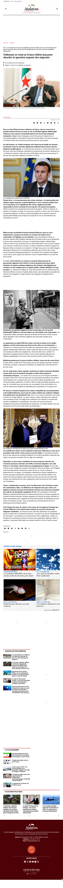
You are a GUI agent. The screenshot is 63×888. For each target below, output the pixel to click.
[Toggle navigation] (5, 9)
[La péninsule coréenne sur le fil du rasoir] (7, 785)
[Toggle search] (57, 9)
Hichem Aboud (6, 117)
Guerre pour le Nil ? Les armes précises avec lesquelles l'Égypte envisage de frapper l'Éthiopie (21, 769)
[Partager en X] (44, 122)
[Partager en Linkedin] (54, 122)
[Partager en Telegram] (51, 122)
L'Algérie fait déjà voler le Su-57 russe (20, 761)
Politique (12, 43)
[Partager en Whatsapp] (58, 122)
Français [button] (7, 1)
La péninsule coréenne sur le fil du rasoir (20, 784)
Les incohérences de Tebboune (14, 63)
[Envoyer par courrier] (34, 122)
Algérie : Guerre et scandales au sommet (18, 65)
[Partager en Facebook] (41, 122)
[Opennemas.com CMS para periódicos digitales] (31, 871)
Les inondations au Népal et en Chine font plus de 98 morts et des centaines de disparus (21, 657)
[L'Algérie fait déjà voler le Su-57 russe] (7, 761)
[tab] (29, 816)
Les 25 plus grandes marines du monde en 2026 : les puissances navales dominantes (50, 808)
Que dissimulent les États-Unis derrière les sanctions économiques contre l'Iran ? (21, 755)
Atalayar (5, 43)
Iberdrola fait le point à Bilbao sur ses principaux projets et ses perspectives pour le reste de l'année (20, 674)
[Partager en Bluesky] (47, 122)
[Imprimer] (37, 122)
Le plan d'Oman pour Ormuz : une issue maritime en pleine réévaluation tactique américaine (21, 681)
